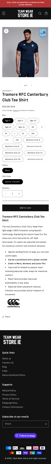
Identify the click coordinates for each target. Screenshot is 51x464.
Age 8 (20, 120)
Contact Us (8, 362)
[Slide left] (19, 85)
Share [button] (7, 316)
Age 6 (7, 120)
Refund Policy (9, 390)
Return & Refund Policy (13, 375)
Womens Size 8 (12, 146)
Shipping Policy (10, 403)
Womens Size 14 (34, 153)
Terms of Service (10, 398)
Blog (4, 367)
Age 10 (33, 120)
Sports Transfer (12, 181)
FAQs (4, 371)
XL (23, 133)
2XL (33, 133)
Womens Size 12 (12, 153)
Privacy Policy (9, 394)
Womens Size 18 (37, 160)
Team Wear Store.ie (21, 458)
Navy (7, 170)
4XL (17, 140)
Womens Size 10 (36, 147)
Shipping (15, 110)
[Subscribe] (45, 424)
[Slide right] (32, 85)
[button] (4, 13)
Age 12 (8, 127)
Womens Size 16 (12, 159)
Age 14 (22, 127)
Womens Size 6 (33, 140)
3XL (8, 141)
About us (6, 358)
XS (33, 127)
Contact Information (12, 407)
